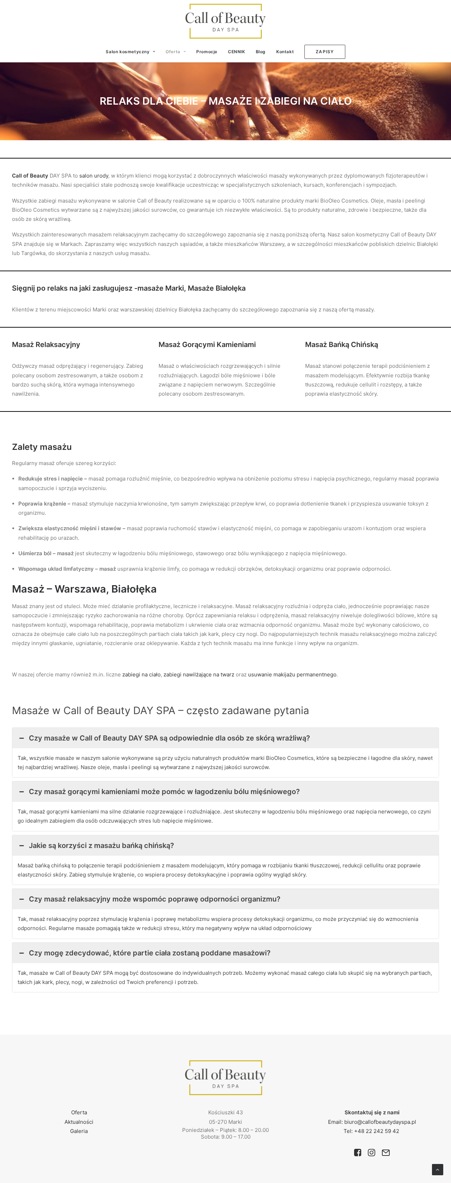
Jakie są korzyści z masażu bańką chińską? (101, 845)
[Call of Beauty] (225, 21)
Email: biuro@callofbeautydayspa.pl (372, 1122)
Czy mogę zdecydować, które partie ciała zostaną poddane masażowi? (150, 953)
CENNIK (236, 51)
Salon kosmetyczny (127, 51)
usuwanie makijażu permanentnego (292, 674)
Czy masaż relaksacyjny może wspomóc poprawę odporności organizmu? (154, 899)
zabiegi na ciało (141, 674)
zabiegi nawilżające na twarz (198, 674)
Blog (261, 51)
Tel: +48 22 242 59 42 (372, 1131)
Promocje (206, 51)
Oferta (173, 51)
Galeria (79, 1131)
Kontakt (285, 51)
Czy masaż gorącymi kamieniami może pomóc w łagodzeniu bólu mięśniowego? (164, 791)
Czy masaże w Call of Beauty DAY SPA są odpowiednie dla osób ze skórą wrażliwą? (169, 738)
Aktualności (78, 1122)
